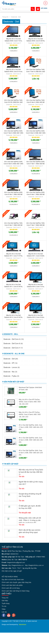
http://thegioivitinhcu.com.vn (34, 565)
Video (3, 609)
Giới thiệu (5, 600)
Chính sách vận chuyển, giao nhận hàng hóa (16, 582)
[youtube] (9, 615)
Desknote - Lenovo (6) (12, 367)
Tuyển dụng (5, 603)
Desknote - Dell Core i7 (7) (13, 348)
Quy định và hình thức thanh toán (13, 579)
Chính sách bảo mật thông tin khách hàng (15, 591)
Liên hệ (4, 612)
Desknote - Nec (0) (10, 371)
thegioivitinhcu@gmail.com (16, 562)
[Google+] (14, 615)
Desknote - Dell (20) (11, 358)
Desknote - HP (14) (10, 363)
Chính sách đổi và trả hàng (10, 588)
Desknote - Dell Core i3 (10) (14, 339)
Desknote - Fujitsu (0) (11, 376)
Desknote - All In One (14, 353)
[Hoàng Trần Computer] (9, 3)
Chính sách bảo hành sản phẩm (12, 585)
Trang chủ (5, 17)
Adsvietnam (22, 624)
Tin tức (4, 606)
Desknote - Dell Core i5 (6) (13, 343)
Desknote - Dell (16, 17)
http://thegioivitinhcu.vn (16, 565)
